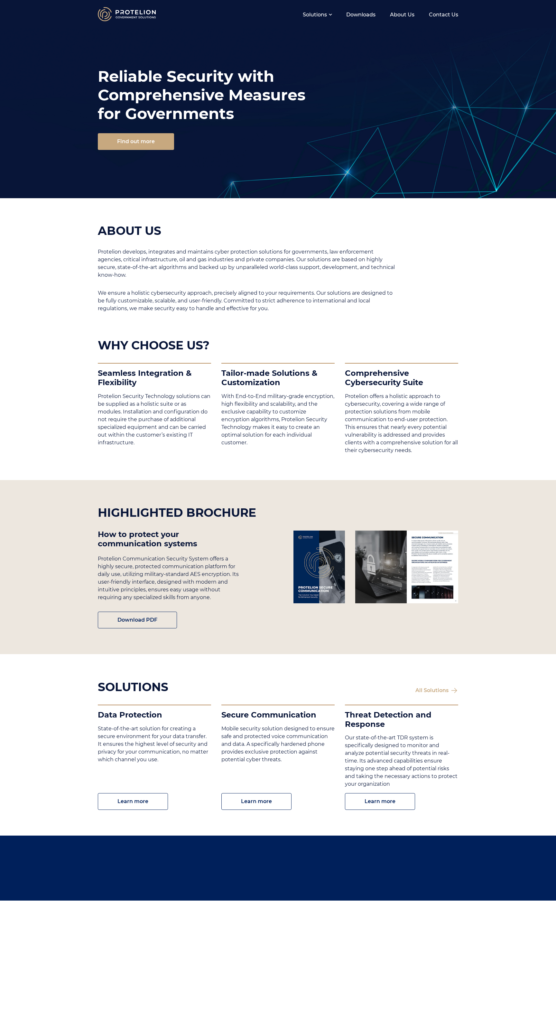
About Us (402, 15)
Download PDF (137, 620)
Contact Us (443, 15)
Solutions (315, 15)
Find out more (136, 141)
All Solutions (432, 690)
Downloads (360, 15)
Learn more (132, 801)
